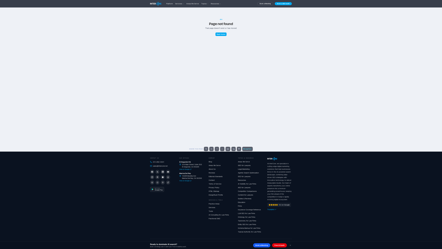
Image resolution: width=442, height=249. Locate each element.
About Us (212, 169)
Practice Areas (214, 204)
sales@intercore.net (160, 166)
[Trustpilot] (157, 182)
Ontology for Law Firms (246, 217)
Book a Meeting (265, 4)
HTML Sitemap (214, 191)
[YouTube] (168, 172)
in (211, 149)
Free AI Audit (279, 245)
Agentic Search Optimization (248, 173)
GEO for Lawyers (244, 165)
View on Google (184, 169)
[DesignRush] (168, 182)
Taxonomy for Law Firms (247, 221)
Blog (210, 162)
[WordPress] (152, 182)
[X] (157, 172)
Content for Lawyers (245, 195)
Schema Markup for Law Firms (249, 228)
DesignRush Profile (216, 195)
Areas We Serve (192, 4)
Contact (212, 180)
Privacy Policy (214, 188)
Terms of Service (215, 184)
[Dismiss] (290, 245)
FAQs (240, 206)
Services (178, 4)
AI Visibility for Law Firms (247, 184)
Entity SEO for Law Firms (247, 224)
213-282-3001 (158, 162)
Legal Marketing (244, 169)
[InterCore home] (155, 4)
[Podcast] (157, 177)
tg (233, 149)
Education (241, 202)
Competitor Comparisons (247, 191)
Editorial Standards (216, 176)
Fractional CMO (214, 219)
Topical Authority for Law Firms (249, 232)
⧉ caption (247, 149)
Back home (221, 34)
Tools (211, 211)
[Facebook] (152, 172)
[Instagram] (152, 177)
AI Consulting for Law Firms (219, 215)
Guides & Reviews (244, 199)
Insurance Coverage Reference (249, 210)
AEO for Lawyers (244, 188)
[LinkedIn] (163, 172)
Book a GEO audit (283, 4)
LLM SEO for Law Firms (246, 213)
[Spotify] (163, 177)
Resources (215, 4)
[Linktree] (168, 177)
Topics (204, 4)
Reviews (212, 173)
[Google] (163, 182)
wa (228, 149)
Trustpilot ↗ (271, 209)
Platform (169, 4)
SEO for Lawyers (244, 176)
